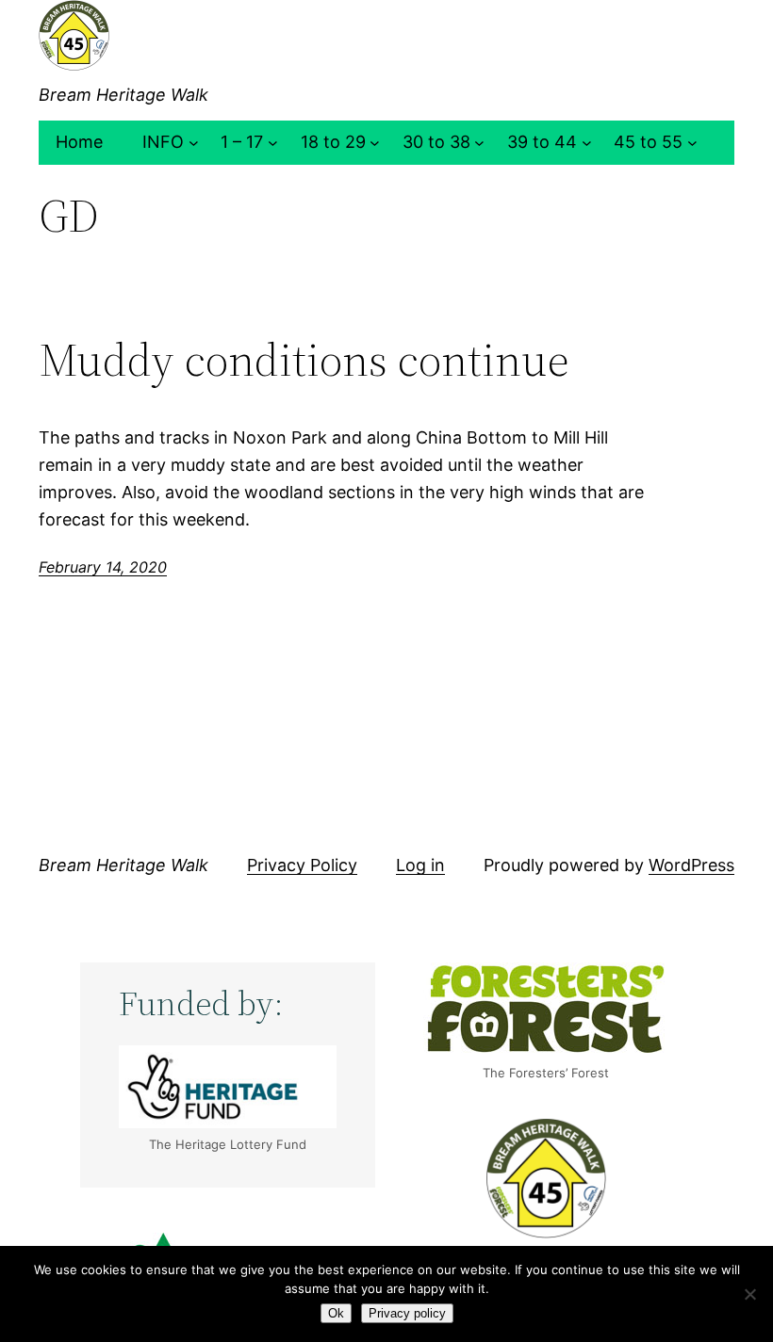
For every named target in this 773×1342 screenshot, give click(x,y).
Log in (420, 865)
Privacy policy (407, 1313)
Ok (336, 1313)
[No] (749, 1294)
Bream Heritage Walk (123, 95)
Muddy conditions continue (304, 360)
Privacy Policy (302, 865)
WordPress (691, 865)
